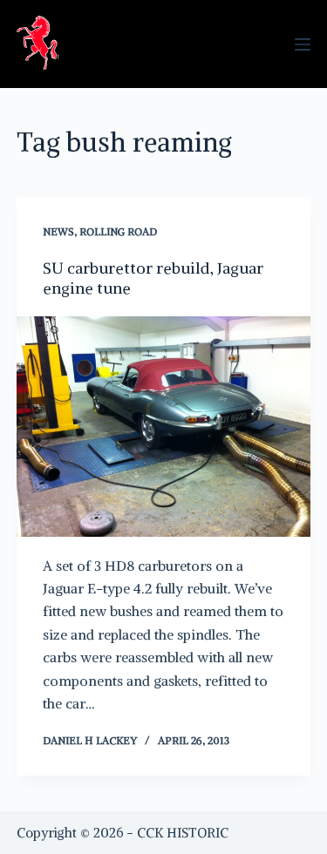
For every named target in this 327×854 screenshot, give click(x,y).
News (58, 231)
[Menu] (302, 44)
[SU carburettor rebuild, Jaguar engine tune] (164, 426)
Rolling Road (118, 231)
